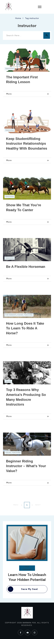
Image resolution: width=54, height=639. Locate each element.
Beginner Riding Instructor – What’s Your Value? (26, 466)
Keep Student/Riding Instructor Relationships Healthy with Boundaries (26, 143)
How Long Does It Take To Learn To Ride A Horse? (25, 328)
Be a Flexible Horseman (25, 267)
